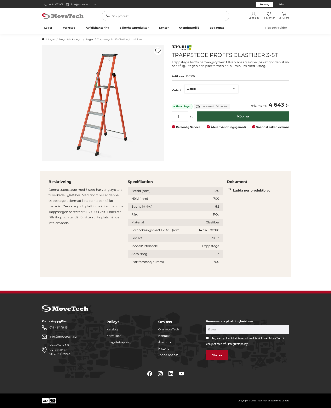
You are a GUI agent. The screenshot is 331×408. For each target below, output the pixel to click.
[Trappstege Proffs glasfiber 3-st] (103, 103)
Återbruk (164, 342)
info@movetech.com (83, 4)
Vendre (285, 400)
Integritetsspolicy (118, 342)
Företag (264, 4)
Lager (51, 39)
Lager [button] (48, 27)
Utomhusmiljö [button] (189, 27)
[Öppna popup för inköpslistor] (158, 51)
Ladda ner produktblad (252, 190)
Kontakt (164, 336)
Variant (176, 90)
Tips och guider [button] (276, 27)
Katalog (112, 329)
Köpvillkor (113, 336)
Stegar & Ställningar (70, 39)
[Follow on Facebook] (149, 373)
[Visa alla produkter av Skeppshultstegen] (181, 48)
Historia (163, 348)
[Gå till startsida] (43, 39)
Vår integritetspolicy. (235, 344)
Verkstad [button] (69, 27)
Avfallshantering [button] (97, 27)
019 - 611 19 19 (56, 4)
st (191, 116)
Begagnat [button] (217, 27)
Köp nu (243, 116)
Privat (281, 4)
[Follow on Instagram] (160, 373)
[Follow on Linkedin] (171, 373)
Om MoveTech (168, 329)
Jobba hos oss (168, 355)
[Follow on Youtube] (181, 373)
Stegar (89, 39)
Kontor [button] (164, 27)
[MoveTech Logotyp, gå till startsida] (62, 15)
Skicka (217, 355)
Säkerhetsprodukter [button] (134, 27)
